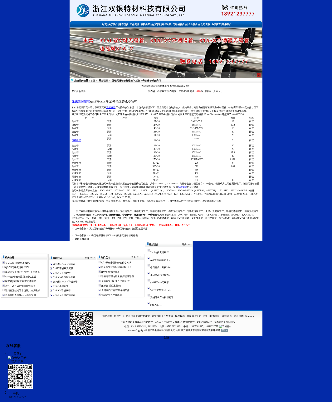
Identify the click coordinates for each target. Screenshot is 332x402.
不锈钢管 (76, 140)
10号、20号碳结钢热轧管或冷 (20, 286)
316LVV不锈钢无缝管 (64, 277)
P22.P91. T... (156, 305)
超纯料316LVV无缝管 (64, 264)
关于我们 (203, 316)
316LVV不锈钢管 (62, 272)
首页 (92, 80)
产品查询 (168, 316)
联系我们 (215, 316)
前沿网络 (230, 321)
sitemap (131, 330)
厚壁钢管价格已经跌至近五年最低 (22, 272)
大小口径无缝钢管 (111, 214)
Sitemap (249, 316)
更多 (87, 257)
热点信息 (131, 316)
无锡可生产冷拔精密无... (162, 297)
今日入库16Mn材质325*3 (17, 262)
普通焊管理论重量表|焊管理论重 (117, 276)
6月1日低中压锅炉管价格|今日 (116, 262)
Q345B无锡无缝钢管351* (17, 267)
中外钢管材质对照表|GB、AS (116, 267)
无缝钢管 (110, 107)
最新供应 (104, 80)
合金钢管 (182, 187)
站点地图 (239, 316)
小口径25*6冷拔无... (160, 275)
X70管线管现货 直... (160, 260)
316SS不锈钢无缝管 (63, 268)
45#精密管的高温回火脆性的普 (20, 276)
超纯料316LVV (204, 321)
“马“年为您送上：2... (160, 290)
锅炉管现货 (143, 316)
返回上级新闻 (82, 239)
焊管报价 (156, 316)
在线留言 (227, 316)
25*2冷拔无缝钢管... (160, 252)
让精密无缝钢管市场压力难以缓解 (22, 290)
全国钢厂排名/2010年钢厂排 (115, 290)
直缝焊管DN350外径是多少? (115, 281)
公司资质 (192, 316)
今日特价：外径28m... (161, 267)
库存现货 (180, 316)
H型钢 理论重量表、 (111, 271)
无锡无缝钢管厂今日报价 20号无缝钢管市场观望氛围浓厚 (118, 228)
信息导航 (107, 316)
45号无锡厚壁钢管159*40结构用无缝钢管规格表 (113, 235)
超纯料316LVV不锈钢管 (65, 281)
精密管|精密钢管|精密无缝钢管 (20, 281)
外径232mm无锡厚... (160, 282)
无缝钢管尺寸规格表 (111, 295)
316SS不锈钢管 (61, 286)
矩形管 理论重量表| (111, 285)
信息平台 (119, 316)
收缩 (166, 337)
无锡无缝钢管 (81, 101)
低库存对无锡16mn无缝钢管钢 (20, 295)
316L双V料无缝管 (144, 321)
